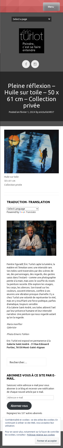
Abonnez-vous (19, 405)
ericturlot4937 (46, 112)
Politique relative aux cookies (41, 435)
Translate (31, 212)
